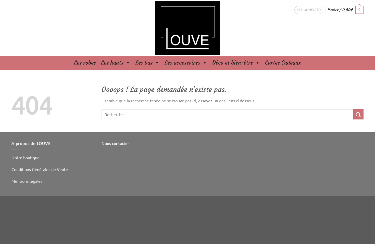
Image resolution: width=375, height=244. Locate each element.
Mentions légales (26, 181)
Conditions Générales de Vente (39, 169)
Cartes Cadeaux (283, 62)
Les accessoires (182, 62)
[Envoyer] (358, 114)
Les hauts (112, 62)
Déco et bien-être (232, 62)
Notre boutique (25, 157)
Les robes (85, 62)
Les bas (144, 62)
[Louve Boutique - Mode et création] (187, 28)
